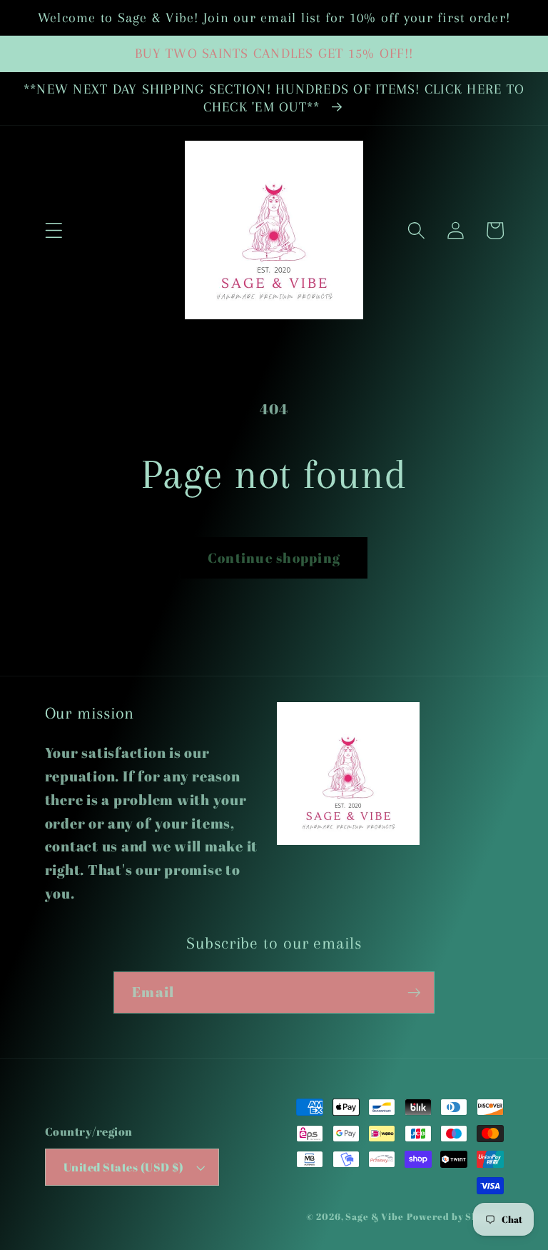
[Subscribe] (414, 992)
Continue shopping (274, 557)
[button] (53, 230)
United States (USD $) (124, 1167)
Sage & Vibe (374, 1217)
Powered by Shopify (455, 1217)
